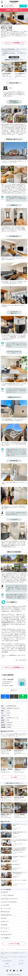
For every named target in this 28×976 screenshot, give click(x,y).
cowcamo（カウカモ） (9, 53)
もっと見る (14, 777)
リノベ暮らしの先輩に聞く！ (8, 895)
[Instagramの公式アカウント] (7, 970)
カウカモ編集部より (6, 937)
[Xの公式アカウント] (17, 970)
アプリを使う (23, 6)
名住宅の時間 (4, 924)
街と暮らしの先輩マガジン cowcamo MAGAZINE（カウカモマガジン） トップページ (14, 953)
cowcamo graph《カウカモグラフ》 (9, 898)
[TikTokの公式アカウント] (10, 970)
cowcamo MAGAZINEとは (7, 960)
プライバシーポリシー (7, 966)
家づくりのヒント (5, 928)
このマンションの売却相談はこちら (14, 42)
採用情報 (7, 963)
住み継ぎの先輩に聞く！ (7, 915)
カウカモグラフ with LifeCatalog (9, 902)
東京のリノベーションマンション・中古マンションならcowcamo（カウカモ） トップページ (14, 957)
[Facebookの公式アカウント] (20, 970)
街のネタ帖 (3, 918)
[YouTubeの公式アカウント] (14, 970)
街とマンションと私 (6, 908)
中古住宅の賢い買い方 (6, 934)
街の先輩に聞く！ (5, 892)
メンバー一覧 (21, 960)
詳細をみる (13, 690)
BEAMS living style (5, 911)
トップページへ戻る (14, 943)
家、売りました (4, 931)
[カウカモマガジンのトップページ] (14, 2)
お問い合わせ (21, 963)
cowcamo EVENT (5, 905)
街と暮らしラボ (4, 921)
